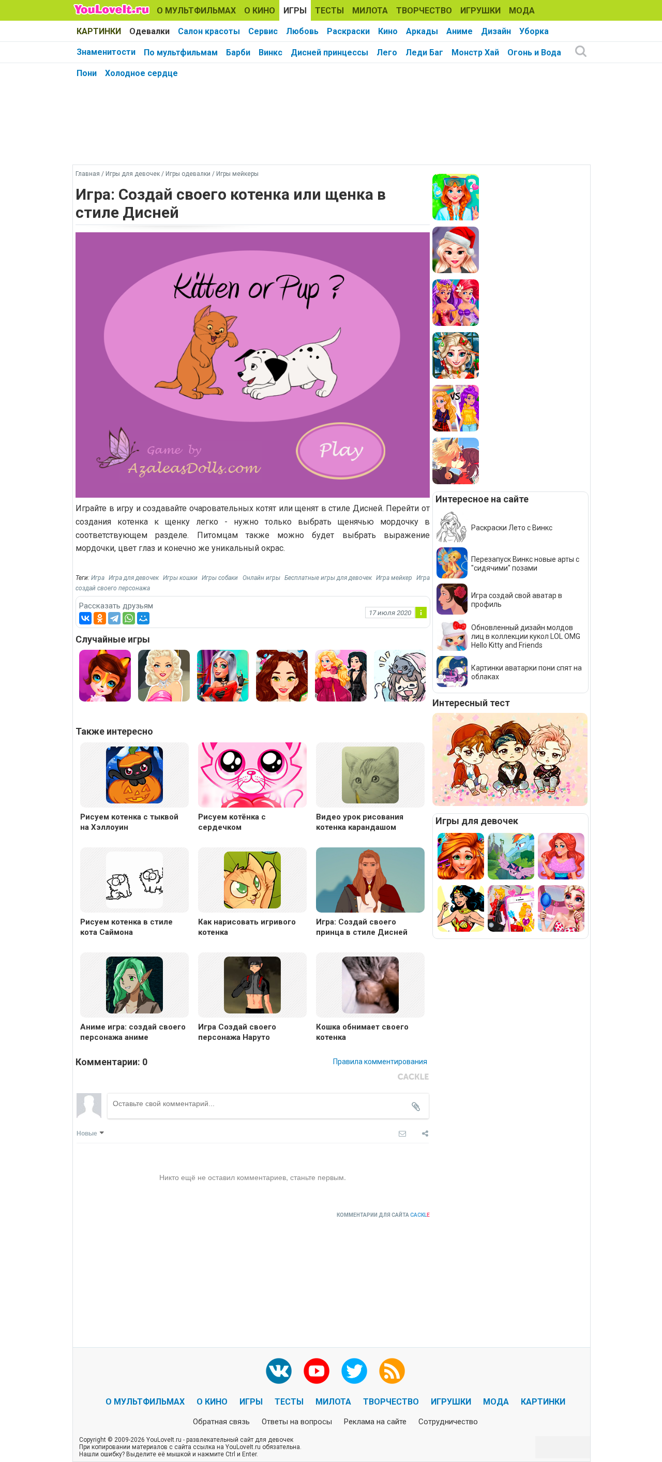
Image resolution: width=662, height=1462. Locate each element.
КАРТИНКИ (99, 31)
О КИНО (259, 11)
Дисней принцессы (329, 52)
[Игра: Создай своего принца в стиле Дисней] (370, 881)
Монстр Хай (475, 52)
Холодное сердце (141, 73)
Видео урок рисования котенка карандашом (359, 822)
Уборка (534, 31)
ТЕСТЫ (329, 11)
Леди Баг (424, 52)
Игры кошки (180, 577)
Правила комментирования (380, 1061)
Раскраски (348, 31)
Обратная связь (221, 1421)
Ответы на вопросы (297, 1421)
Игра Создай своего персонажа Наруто (237, 1032)
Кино (388, 31)
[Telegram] (114, 618)
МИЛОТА (370, 11)
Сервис (263, 31)
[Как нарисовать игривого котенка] (252, 879)
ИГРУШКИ (480, 11)
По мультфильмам (181, 52)
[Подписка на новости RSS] (392, 1371)
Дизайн (496, 31)
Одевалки (149, 31)
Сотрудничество (448, 1421)
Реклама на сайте (375, 1421)
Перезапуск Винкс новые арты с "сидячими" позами (525, 563)
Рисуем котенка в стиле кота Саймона (126, 927)
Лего (387, 52)
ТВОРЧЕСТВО (424, 11)
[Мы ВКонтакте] (279, 1371)
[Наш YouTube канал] (316, 1371)
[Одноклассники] (100, 618)
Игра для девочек (134, 577)
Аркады (422, 31)
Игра (97, 577)
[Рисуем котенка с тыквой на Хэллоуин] (134, 774)
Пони (87, 73)
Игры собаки (220, 577)
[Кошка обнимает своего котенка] (370, 984)
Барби (238, 52)
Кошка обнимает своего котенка (362, 1032)
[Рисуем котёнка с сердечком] (252, 776)
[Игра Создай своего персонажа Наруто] (252, 984)
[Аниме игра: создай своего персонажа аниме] (134, 984)
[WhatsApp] (129, 618)
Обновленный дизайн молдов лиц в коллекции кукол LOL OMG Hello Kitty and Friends (525, 636)
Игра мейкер (394, 577)
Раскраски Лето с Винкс (511, 528)
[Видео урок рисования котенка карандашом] (370, 774)
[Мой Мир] (143, 618)
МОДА (522, 11)
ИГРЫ (295, 11)
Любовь (302, 31)
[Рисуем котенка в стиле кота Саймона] (134, 879)
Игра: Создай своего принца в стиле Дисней (362, 927)
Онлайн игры (261, 577)
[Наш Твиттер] (354, 1371)
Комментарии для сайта (383, 1215)
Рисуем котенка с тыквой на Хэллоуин (129, 822)
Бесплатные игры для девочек (328, 577)
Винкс (270, 52)
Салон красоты (209, 31)
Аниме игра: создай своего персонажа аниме (133, 1032)
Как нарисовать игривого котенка (247, 927)
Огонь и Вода (534, 52)
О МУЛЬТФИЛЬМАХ (196, 11)
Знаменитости (106, 52)
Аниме (459, 31)
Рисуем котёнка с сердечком (232, 822)
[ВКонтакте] (85, 618)
